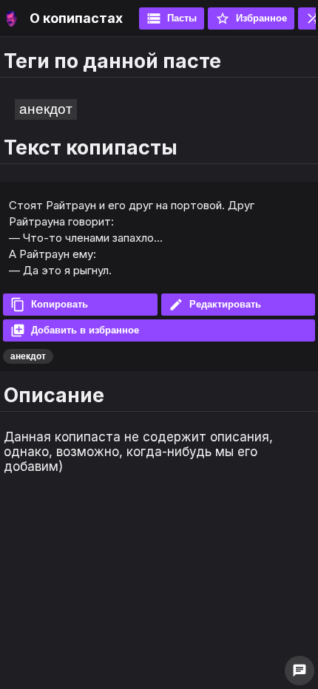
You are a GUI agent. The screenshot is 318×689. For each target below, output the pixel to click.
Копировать (49, 304)
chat (299, 670)
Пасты (171, 18)
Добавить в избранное (74, 330)
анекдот (45, 109)
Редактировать (215, 304)
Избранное (251, 18)
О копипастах (76, 18)
